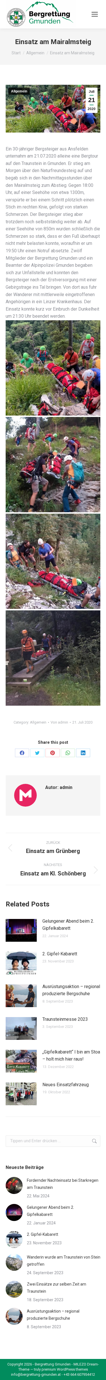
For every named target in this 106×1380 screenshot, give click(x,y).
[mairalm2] (53, 464)
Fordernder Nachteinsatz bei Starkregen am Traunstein (62, 1184)
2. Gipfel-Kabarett (59, 954)
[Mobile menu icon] (94, 14)
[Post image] (21, 930)
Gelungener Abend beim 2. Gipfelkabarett (68, 924)
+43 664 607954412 (79, 1374)
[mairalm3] (53, 561)
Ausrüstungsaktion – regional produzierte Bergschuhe (71, 990)
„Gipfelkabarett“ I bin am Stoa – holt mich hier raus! (71, 1055)
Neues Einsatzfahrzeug (65, 1084)
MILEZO (79, 1364)
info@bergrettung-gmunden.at (36, 1374)
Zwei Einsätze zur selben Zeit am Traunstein (56, 1288)
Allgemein (19, 91)
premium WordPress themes (65, 1369)
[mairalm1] (53, 368)
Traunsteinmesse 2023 (65, 1019)
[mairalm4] (53, 658)
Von (59, 722)
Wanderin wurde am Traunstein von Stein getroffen (63, 1261)
